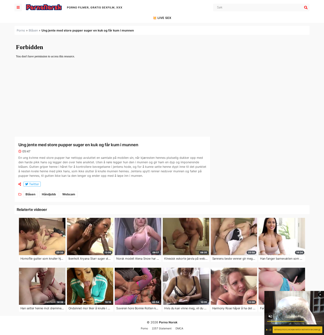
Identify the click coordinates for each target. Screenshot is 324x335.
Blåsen (33, 30)
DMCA (179, 328)
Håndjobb (49, 194)
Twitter (33, 184)
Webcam (68, 194)
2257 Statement (162, 328)
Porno (21, 30)
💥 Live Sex (162, 18)
